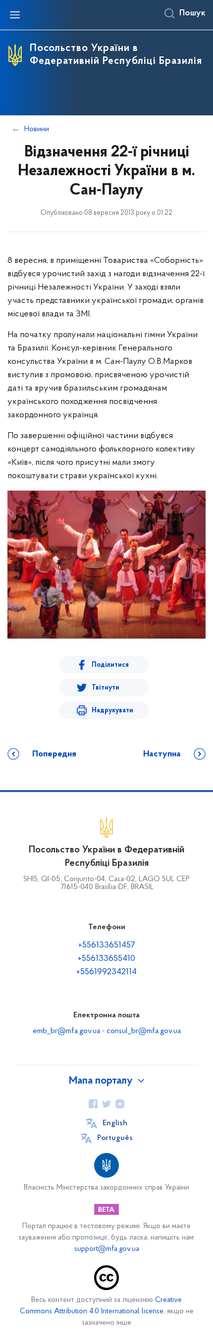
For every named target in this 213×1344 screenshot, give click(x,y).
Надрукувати (112, 710)
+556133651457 (106, 945)
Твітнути (105, 688)
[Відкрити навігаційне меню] (15, 15)
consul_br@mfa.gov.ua (143, 1031)
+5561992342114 (106, 972)
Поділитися (110, 665)
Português (115, 1138)
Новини (36, 129)
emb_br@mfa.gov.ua (66, 1031)
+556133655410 (106, 958)
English (115, 1123)
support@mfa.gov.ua (106, 1249)
